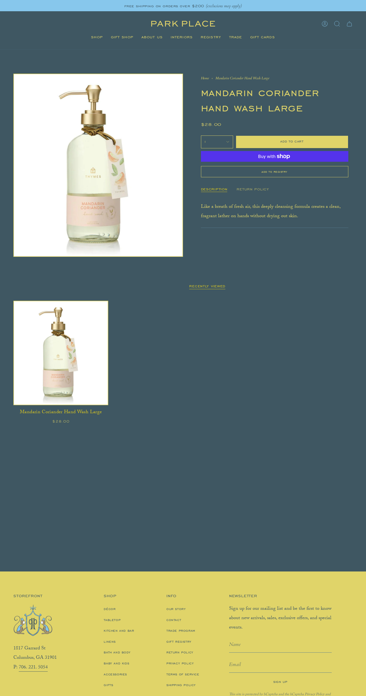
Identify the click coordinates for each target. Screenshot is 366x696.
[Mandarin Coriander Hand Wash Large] (60, 353)
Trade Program (180, 631)
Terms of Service (182, 674)
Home (205, 78)
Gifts (108, 685)
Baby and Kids (116, 663)
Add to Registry (274, 172)
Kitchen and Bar (119, 631)
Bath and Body (117, 652)
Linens (110, 641)
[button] (97, 37)
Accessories (115, 674)
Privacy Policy (180, 663)
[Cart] (349, 23)
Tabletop (112, 620)
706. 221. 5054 (33, 668)
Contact (173, 620)
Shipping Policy (181, 685)
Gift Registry (179, 641)
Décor (109, 609)
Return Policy (179, 652)
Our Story (176, 609)
